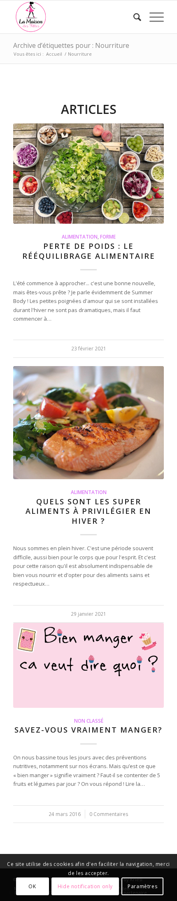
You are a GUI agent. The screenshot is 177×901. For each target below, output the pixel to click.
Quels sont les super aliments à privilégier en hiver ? (88, 511)
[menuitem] (133, 16)
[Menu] (152, 16)
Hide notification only (85, 886)
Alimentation (80, 236)
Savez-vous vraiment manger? (88, 730)
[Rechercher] (133, 16)
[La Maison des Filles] (73, 16)
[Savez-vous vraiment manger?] (88, 665)
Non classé (88, 720)
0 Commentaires (108, 814)
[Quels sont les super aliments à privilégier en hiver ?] (88, 422)
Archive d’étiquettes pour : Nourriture (71, 45)
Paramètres (142, 886)
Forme (108, 236)
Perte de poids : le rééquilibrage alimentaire (88, 251)
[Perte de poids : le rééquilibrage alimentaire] (88, 173)
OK (32, 886)
